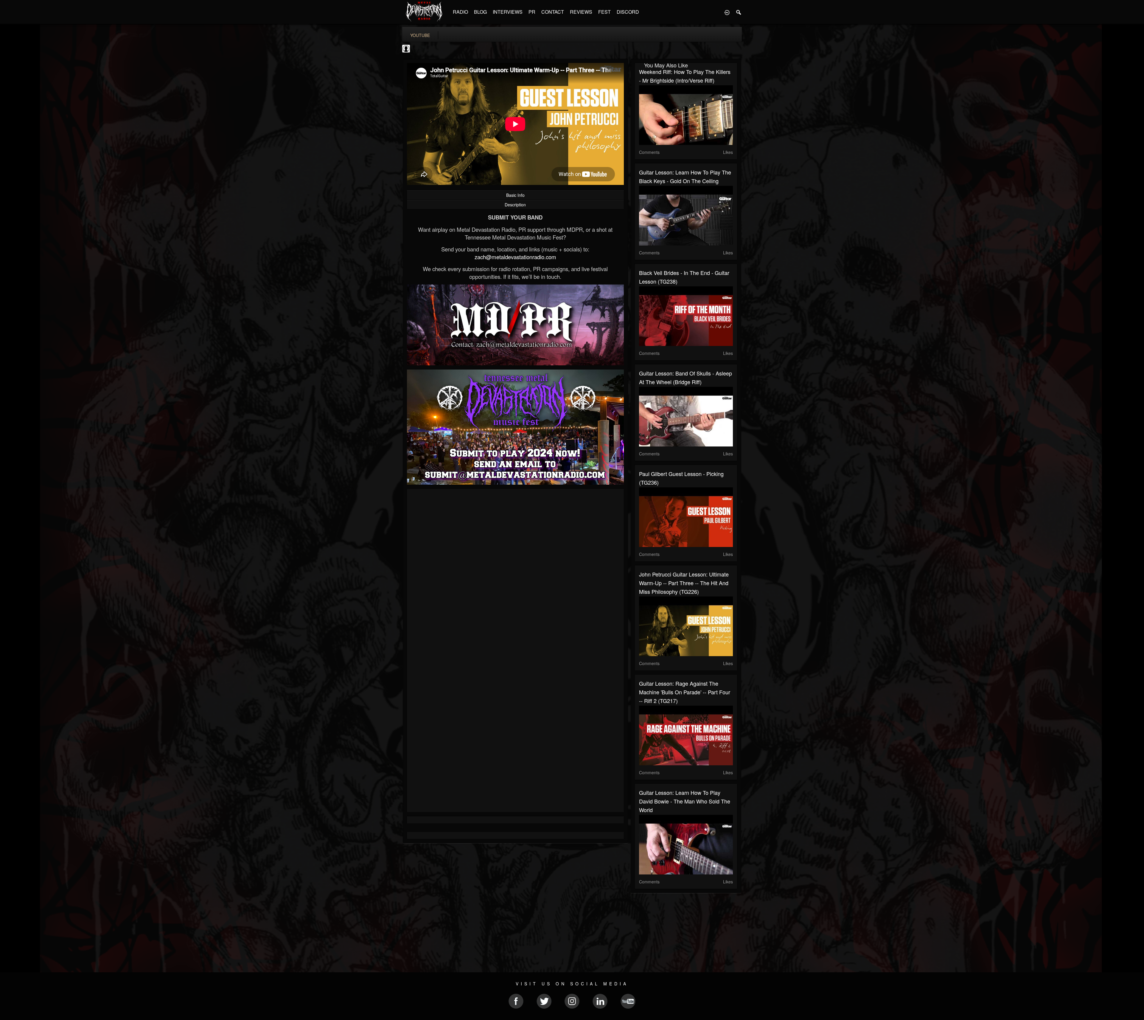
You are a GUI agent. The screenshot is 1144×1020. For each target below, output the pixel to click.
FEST (604, 11)
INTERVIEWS (508, 11)
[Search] (739, 12)
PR (532, 11)
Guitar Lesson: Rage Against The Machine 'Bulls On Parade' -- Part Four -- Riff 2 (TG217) (684, 691)
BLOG (480, 11)
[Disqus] (515, 572)
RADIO (460, 11)
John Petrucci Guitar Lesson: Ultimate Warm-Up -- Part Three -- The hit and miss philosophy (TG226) (684, 582)
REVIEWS (581, 11)
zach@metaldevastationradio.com (515, 257)
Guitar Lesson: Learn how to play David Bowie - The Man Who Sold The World (684, 801)
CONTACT (552, 11)
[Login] (727, 12)
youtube (420, 35)
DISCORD (628, 11)
